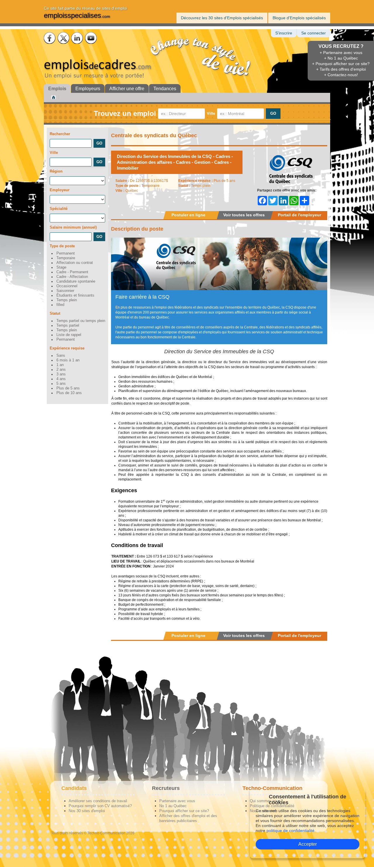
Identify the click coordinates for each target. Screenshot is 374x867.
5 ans (61, 384)
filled (60, 305)
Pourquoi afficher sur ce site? (184, 811)
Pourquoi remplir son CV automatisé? (100, 806)
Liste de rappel (68, 335)
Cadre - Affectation (72, 277)
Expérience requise (67, 348)
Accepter (307, 844)
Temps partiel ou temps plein (80, 321)
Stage (61, 267)
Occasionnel (66, 286)
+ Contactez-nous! (341, 74)
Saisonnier (65, 291)
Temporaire (65, 258)
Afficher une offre (126, 88)
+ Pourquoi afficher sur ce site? (341, 63)
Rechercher (60, 134)
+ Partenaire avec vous (341, 52)
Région (56, 171)
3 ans (61, 374)
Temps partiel (67, 325)
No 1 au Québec (173, 806)
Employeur (60, 190)
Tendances (164, 88)
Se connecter (313, 33)
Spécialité (58, 208)
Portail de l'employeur (299, 215)
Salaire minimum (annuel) (73, 227)
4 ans (61, 379)
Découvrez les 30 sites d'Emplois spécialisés (222, 17)
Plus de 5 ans (68, 388)
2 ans (61, 370)
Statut (55, 313)
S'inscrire (283, 33)
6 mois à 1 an (67, 360)
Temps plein (66, 300)
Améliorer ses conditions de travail (98, 801)
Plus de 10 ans (69, 393)
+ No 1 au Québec (341, 58)
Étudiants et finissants (75, 295)
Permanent (65, 253)
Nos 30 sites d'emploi (87, 811)
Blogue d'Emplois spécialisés (299, 17)
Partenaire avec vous (177, 801)
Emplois (57, 88)
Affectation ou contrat (74, 263)
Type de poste (62, 246)
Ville (211, 113)
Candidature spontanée (75, 281)
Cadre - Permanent (72, 272)
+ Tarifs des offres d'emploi (341, 69)
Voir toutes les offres (244, 215)
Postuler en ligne (188, 215)
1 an (60, 365)
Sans (60, 356)
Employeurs (87, 88)
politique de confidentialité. (291, 830)
